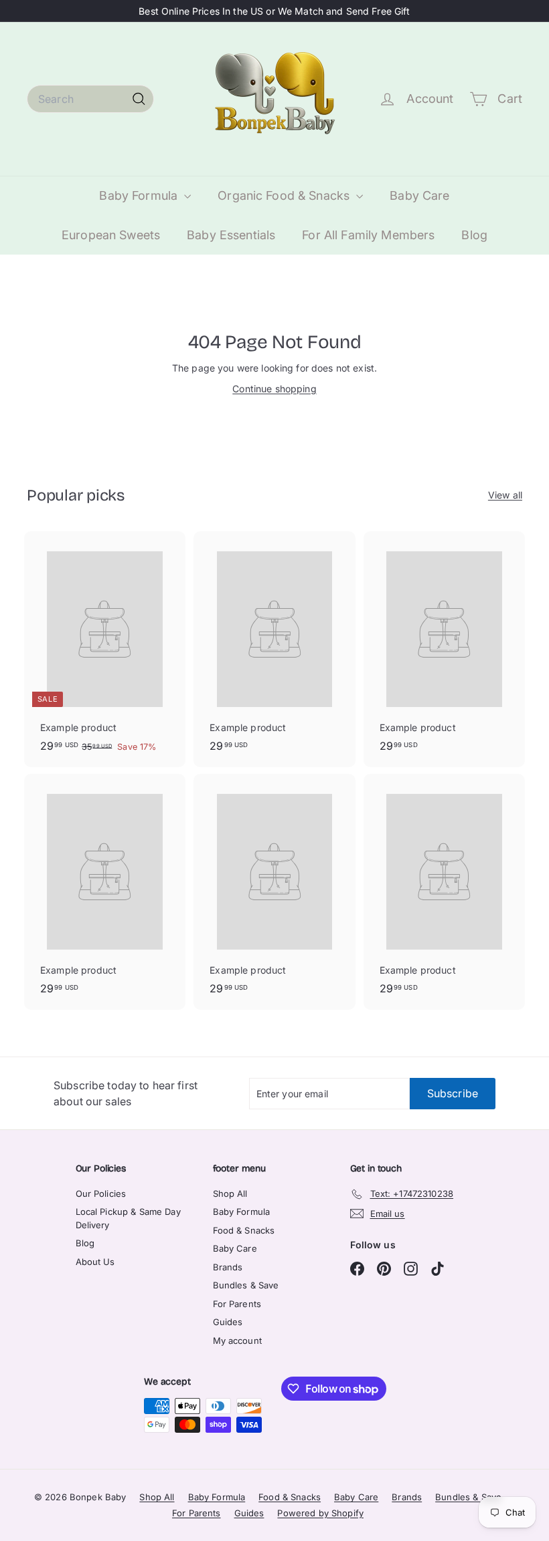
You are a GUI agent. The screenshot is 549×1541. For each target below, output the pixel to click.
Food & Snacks (244, 1230)
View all (505, 495)
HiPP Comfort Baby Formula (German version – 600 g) (161, 1533)
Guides (228, 1321)
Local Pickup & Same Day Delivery (128, 1218)
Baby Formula (140, 195)
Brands (228, 1267)
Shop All (230, 1193)
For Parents (237, 1303)
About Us (95, 1261)
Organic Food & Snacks (285, 195)
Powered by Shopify (320, 1513)
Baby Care (419, 195)
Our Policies (101, 1193)
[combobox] (90, 99)
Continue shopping (274, 388)
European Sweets (111, 235)
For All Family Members (368, 235)
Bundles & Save (246, 1285)
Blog (474, 235)
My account (237, 1340)
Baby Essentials (231, 235)
